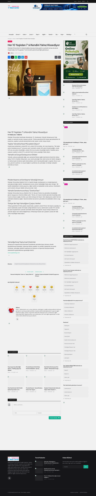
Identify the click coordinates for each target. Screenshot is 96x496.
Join (59, 255)
